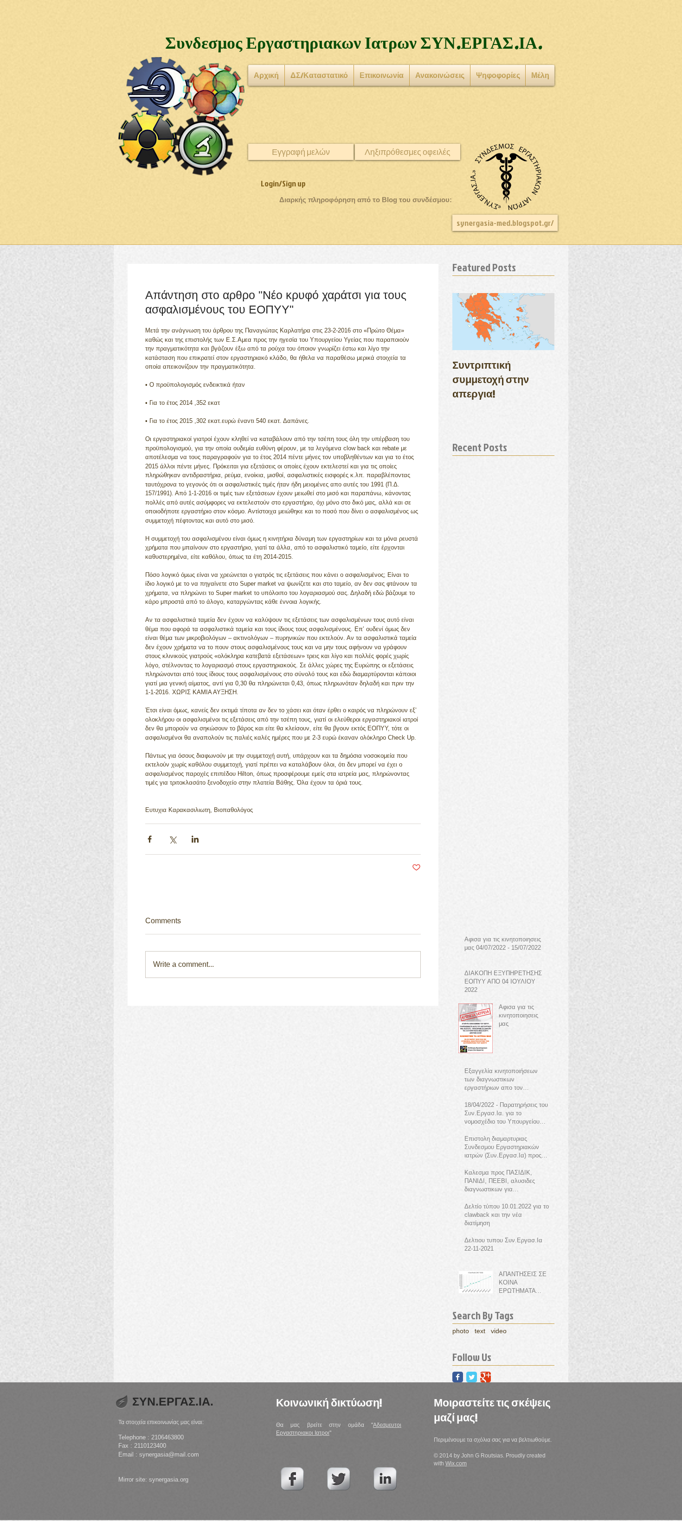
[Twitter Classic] (471, 1377)
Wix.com (456, 1463)
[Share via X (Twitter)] (172, 839)
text (480, 1331)
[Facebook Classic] (457, 1377)
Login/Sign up (283, 183)
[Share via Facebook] (149, 839)
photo (460, 1331)
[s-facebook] (292, 1478)
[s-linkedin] (385, 1478)
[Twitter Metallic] (338, 1478)
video (499, 1331)
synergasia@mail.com (169, 1454)
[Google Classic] (485, 1377)
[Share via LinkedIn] (195, 839)
